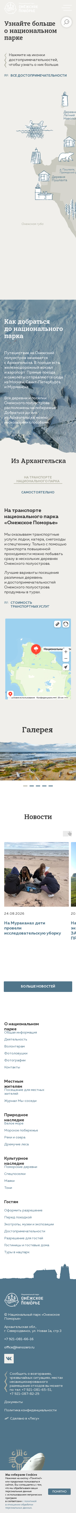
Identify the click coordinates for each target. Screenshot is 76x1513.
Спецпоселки (15, 1174)
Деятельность (15, 1039)
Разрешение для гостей (23, 1238)
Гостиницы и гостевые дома (26, 1245)
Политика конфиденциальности (30, 1410)
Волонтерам (14, 1046)
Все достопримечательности (39, 75)
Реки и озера (14, 1137)
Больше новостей (38, 986)
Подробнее (59, 121)
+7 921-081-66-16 (19, 1339)
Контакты (12, 1067)
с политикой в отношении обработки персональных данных (21, 1504)
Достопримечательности (24, 1231)
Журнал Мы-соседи (20, 1101)
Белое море (13, 1123)
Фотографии (15, 1060)
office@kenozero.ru (19, 1347)
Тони (8, 1188)
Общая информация (20, 1032)
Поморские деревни (20, 1167)
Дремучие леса (16, 1144)
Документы (13, 1402)
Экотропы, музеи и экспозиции (29, 1224)
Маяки (9, 1181)
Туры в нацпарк (17, 1252)
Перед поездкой (18, 1217)
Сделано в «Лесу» (24, 1418)
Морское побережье (21, 1130)
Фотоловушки (15, 1053)
